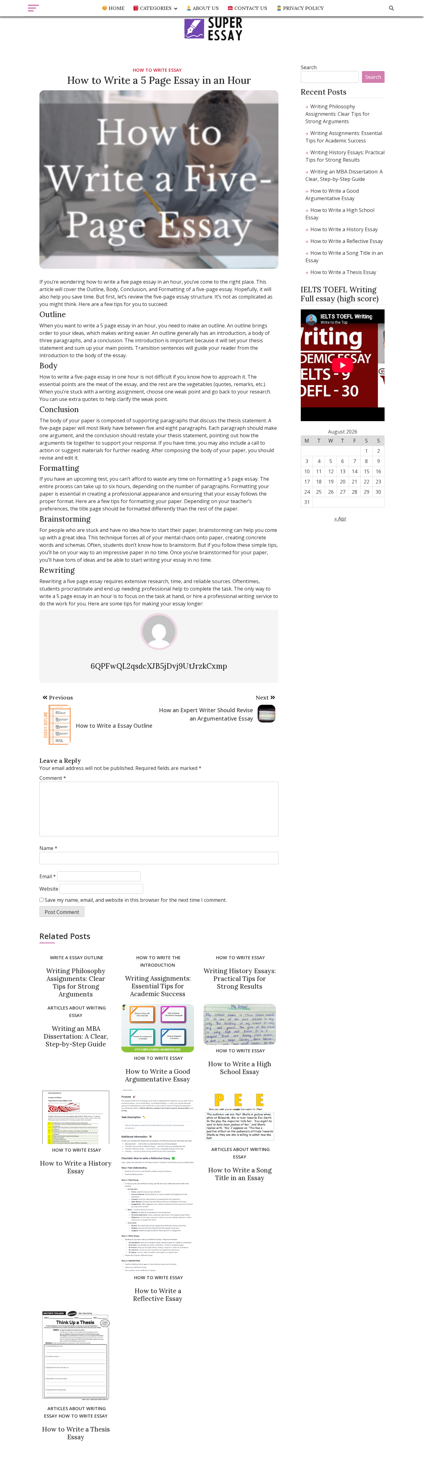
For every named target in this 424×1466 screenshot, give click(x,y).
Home (115, 8)
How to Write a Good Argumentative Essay (157, 1075)
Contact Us (250, 8)
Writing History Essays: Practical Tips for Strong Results (239, 979)
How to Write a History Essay (76, 1167)
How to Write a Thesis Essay (76, 1433)
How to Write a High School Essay (239, 1068)
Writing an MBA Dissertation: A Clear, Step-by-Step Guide (75, 1036)
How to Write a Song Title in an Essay (240, 1174)
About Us (205, 8)
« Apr (340, 518)
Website (48, 888)
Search (309, 67)
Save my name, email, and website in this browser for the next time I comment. (136, 900)
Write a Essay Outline (76, 957)
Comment (52, 778)
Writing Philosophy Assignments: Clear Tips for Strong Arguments (76, 982)
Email (47, 876)
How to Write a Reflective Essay (158, 1295)
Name (48, 848)
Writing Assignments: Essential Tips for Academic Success (158, 986)
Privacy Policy (302, 8)
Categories (155, 8)
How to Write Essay (157, 70)
